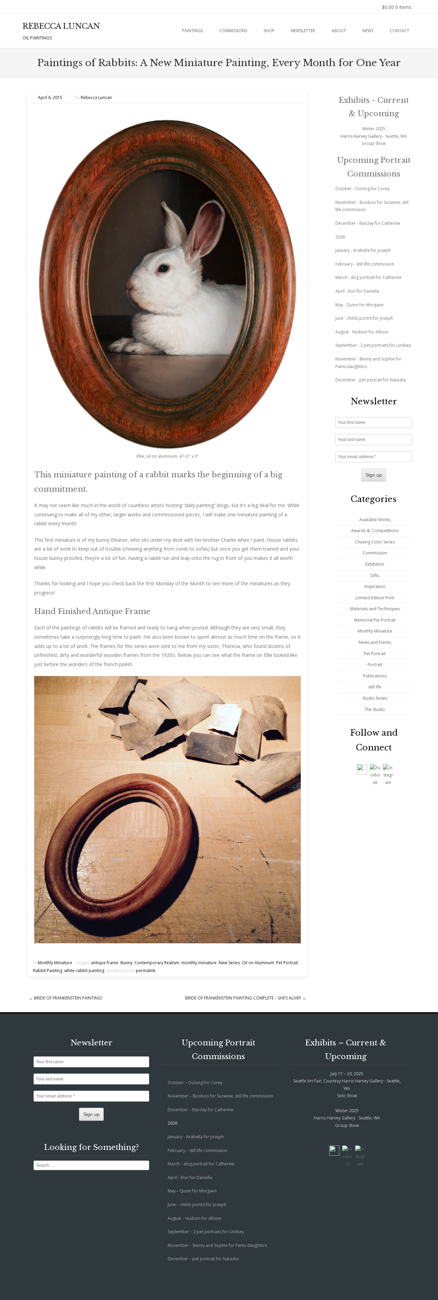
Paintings (192, 31)
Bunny (126, 963)
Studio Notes (374, 698)
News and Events (375, 642)
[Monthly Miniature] (167, 284)
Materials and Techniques (375, 609)
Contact (399, 31)
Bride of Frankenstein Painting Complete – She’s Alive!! (245, 998)
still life (375, 687)
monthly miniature (199, 963)
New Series (229, 963)
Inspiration (374, 586)
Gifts (374, 575)
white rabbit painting (84, 970)
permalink (145, 970)
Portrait (375, 664)
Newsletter (303, 31)
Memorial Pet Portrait (375, 620)
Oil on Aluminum (258, 963)
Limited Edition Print (375, 598)
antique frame (104, 963)
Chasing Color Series (375, 542)
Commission (375, 553)
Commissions (233, 31)
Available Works (374, 520)
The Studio (374, 709)
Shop (268, 31)
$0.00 (397, 7)
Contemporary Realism (156, 963)
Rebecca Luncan (96, 97)
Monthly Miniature (55, 963)
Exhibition (374, 564)
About (339, 31)
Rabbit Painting (47, 970)
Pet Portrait (287, 963)
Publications (375, 676)
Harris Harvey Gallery (361, 136)
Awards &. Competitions (374, 531)
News (367, 31)
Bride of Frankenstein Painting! (65, 998)
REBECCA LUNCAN (61, 26)
